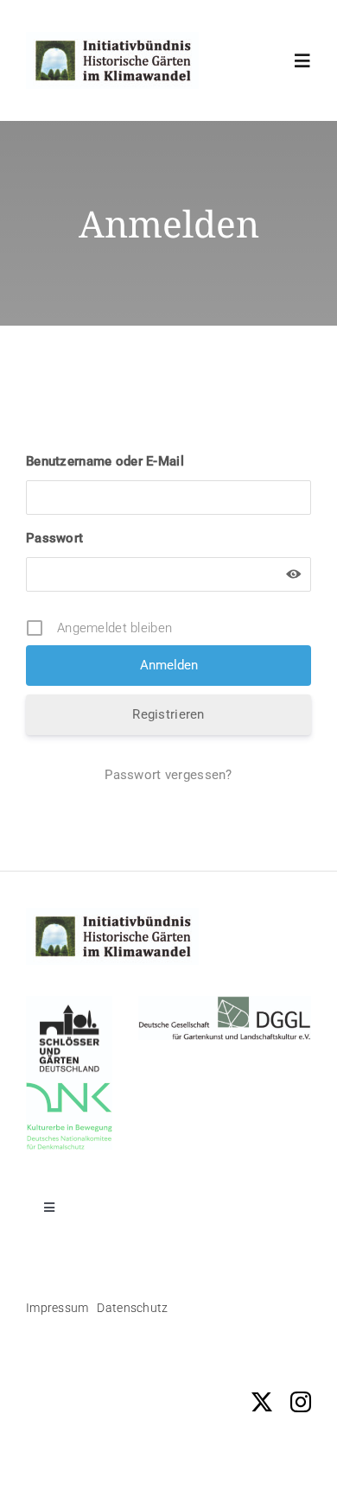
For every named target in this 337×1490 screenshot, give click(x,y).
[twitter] (261, 1402)
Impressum (57, 1308)
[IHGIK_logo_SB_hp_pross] (112, 40)
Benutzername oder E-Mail (105, 461)
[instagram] (300, 1402)
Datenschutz (132, 1308)
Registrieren (168, 714)
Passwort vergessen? (168, 775)
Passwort (54, 538)
